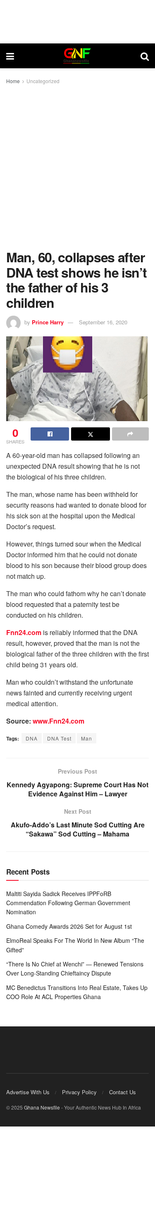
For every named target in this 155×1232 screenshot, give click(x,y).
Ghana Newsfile (42, 1107)
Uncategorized (43, 80)
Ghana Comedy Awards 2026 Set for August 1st (69, 926)
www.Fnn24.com (58, 721)
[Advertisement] (77, 167)
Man (86, 738)
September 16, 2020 (103, 322)
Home (13, 80)
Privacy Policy (79, 1092)
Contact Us (122, 1092)
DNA (32, 738)
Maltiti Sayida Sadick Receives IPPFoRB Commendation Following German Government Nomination (68, 902)
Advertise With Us (28, 1092)
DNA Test (59, 738)
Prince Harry (48, 322)
